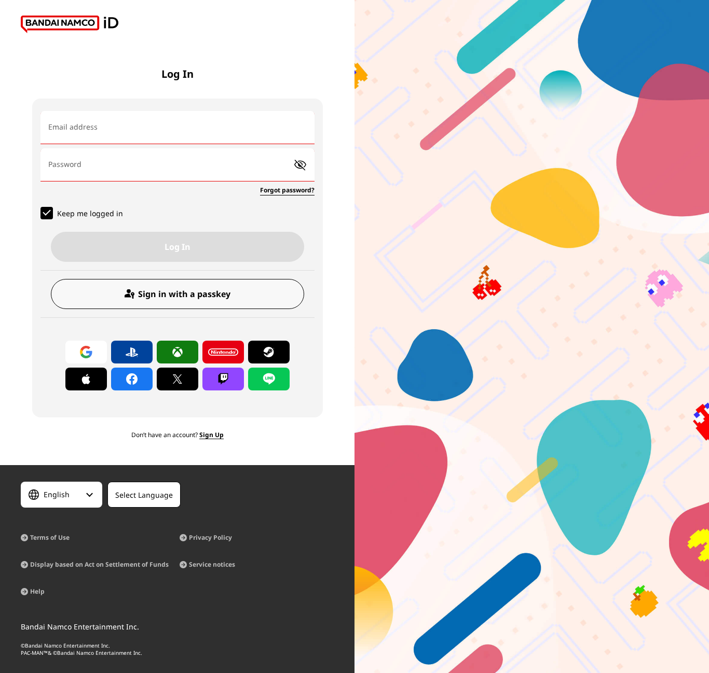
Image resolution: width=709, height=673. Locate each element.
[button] (300, 165)
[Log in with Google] (86, 352)
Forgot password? (287, 190)
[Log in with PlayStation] (132, 352)
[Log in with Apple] (86, 379)
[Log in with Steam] (269, 352)
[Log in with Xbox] (177, 352)
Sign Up (211, 434)
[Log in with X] (177, 379)
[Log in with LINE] (269, 379)
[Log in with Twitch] (223, 379)
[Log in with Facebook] (132, 379)
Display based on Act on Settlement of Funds (99, 564)
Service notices (212, 564)
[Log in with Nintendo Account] (223, 352)
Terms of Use (50, 537)
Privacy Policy (210, 537)
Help (37, 591)
